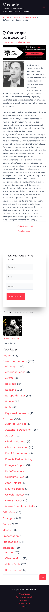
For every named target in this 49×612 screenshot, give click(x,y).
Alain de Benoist (15, 423)
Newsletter (25, 600)
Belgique (10, 383)
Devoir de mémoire (15, 361)
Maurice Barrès (14, 488)
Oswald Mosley (14, 494)
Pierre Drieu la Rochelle (20, 506)
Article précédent (25, 226)
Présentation (11, 535)
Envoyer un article (24, 597)
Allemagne (12, 366)
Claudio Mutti (13, 558)
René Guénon (13, 570)
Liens (24, 606)
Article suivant (24, 231)
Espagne (10, 389)
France (9, 401)
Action (7, 355)
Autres (9, 377)
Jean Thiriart (13, 482)
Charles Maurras (15, 441)
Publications (10, 541)
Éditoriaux (9, 512)
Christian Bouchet (16, 447)
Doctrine (8, 419)
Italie (8, 407)
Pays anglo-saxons (17, 413)
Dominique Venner (16, 453)
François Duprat (15, 465)
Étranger (8, 518)
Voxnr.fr (11, 4)
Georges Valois (14, 471)
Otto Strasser (13, 500)
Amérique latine (15, 371)
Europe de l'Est (15, 395)
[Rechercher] (42, 577)
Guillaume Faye (14, 476)
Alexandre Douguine (18, 429)
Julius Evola (12, 564)
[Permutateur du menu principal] (43, 7)
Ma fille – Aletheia (11, 339)
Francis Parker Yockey (19, 459)
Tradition (8, 547)
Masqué (8, 530)
